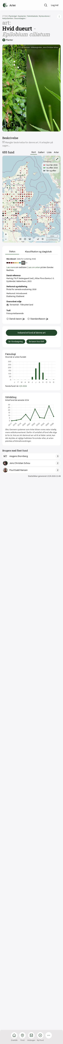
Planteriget (13, 16)
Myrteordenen (45, 16)
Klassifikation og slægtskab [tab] (38, 251)
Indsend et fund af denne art (31, 332)
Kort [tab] (34, 152)
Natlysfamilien (8, 18)
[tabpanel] (31, 290)
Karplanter (22, 16)
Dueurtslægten (20, 18)
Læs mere (10, 267)
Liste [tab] (49, 152)
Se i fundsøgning (15, 341)
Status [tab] (12, 251)
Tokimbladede (33, 16)
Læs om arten (34, 267)
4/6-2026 (23, 386)
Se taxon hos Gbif (36, 341)
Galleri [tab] (41, 152)
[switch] (20, 239)
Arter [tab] (56, 152)
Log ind (54, 5)
